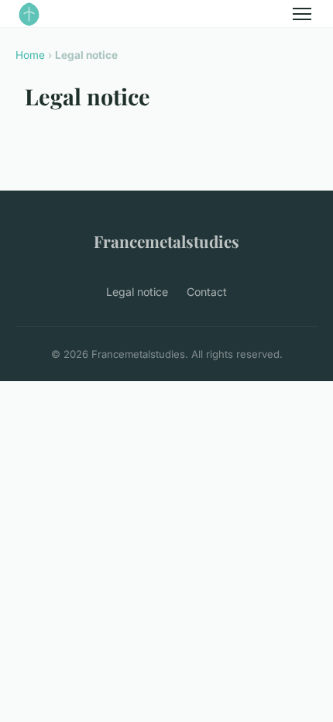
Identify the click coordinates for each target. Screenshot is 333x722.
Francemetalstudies (166, 241)
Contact (207, 291)
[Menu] (302, 14)
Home (30, 55)
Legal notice (137, 291)
